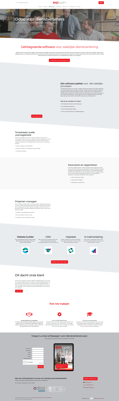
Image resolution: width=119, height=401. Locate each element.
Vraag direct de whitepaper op (59, 60)
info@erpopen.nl (88, 382)
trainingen (86, 326)
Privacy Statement (47, 397)
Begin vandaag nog (90, 378)
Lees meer (19, 291)
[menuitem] (40, 6)
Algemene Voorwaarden (37, 397)
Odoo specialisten (30, 324)
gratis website (101, 398)
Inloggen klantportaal (89, 387)
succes (67, 323)
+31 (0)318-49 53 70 (89, 385)
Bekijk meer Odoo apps (59, 262)
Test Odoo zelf (36, 116)
